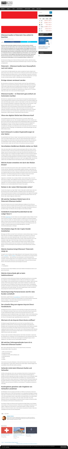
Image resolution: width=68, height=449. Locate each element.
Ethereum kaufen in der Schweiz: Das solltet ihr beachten (27, 443)
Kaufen (2, 8)
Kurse (8, 8)
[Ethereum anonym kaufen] (31, 430)
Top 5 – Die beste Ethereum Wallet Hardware (10, 442)
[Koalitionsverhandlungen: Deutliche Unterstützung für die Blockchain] (19, 430)
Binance (13, 255)
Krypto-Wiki (27, 8)
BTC (43, 18)
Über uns (38, 8)
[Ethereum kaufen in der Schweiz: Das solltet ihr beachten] (6, 430)
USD (47, 18)
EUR (40, 18)
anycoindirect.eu (17, 296)
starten (46, 46)
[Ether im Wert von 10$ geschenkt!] (45, 44)
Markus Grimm (10, 416)
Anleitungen (19, 8)
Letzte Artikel (6, 413)
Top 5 (14, 8)
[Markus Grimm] (4, 419)
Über (2, 413)
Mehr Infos (7, 447)
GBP (50, 18)
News (33, 8)
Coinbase (6, 255)
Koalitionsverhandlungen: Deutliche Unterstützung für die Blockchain (18, 435)
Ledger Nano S (8, 216)
